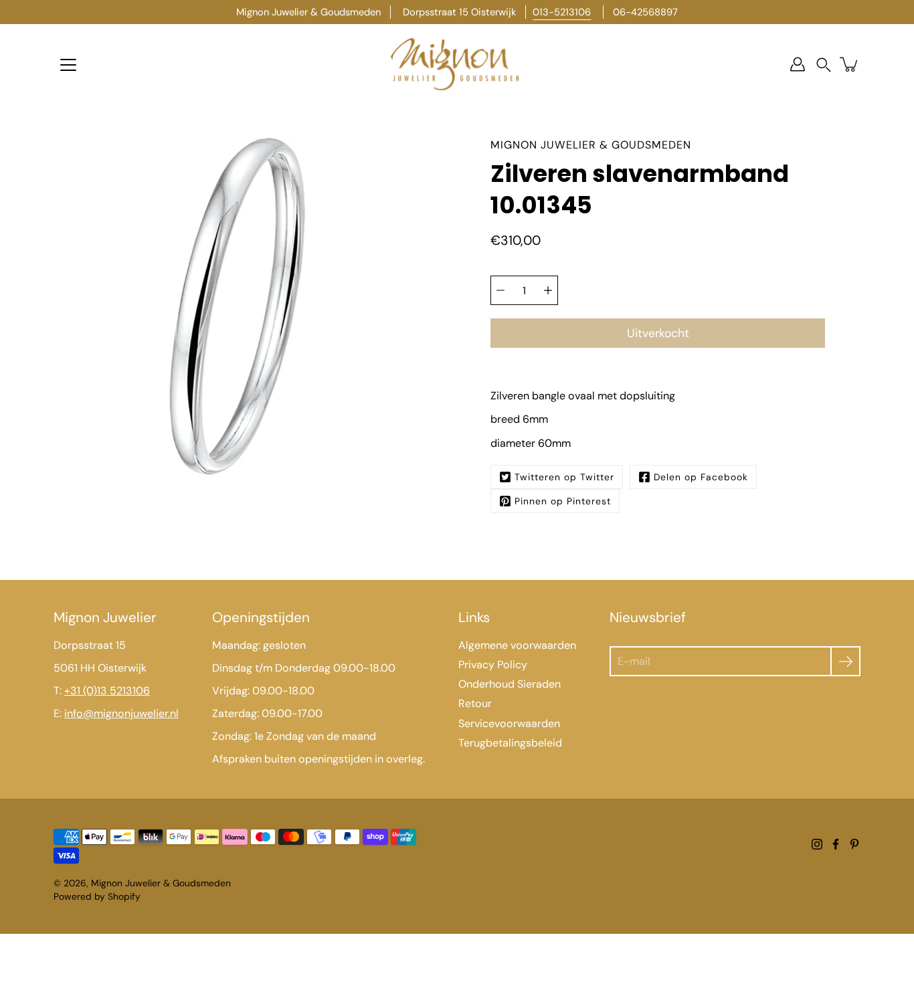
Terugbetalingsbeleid (510, 743)
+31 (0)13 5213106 (107, 691)
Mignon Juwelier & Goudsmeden (161, 883)
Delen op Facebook (701, 477)
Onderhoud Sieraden (509, 684)
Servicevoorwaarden (509, 723)
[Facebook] (836, 844)
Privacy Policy (492, 665)
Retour (475, 703)
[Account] (797, 64)
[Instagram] (817, 844)
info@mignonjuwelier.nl (121, 713)
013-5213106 (562, 12)
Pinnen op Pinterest (563, 501)
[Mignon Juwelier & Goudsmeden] (457, 64)
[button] (823, 64)
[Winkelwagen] (849, 64)
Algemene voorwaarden (517, 645)
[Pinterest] (854, 844)
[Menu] (68, 65)
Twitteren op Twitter (564, 477)
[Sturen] (845, 661)
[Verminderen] (500, 290)
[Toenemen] (548, 290)
